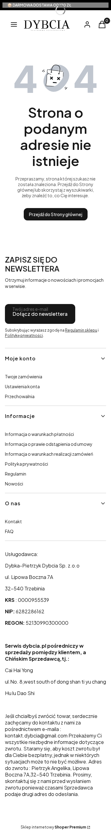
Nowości (14, 483)
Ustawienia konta (22, 386)
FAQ (9, 531)
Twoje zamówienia (23, 376)
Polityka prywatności (26, 464)
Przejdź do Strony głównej (55, 214)
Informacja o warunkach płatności (39, 434)
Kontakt (13, 521)
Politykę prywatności (24, 335)
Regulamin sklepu (81, 330)
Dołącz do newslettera (40, 314)
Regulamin (15, 473)
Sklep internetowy (53, 827)
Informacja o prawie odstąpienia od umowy (48, 444)
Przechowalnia (20, 396)
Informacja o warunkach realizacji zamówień (49, 454)
